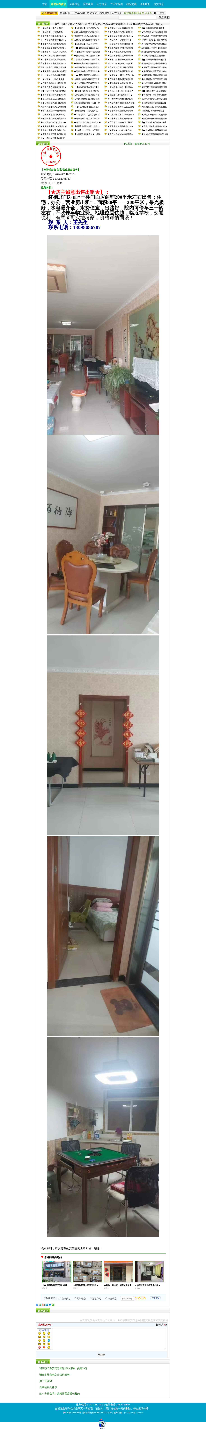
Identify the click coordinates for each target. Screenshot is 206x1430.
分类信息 (75, 4)
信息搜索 (164, 17)
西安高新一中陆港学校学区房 (154, 36)
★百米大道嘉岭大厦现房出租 (53, 60)
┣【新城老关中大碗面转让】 (154, 103)
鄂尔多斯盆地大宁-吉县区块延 (121, 107)
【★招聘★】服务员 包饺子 (53, 28)
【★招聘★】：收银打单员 (119, 40)
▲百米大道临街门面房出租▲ (154, 56)
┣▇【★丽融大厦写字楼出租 (154, 130)
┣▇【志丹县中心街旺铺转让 (154, 91)
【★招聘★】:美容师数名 (52, 32)
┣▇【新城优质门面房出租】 (87, 48)
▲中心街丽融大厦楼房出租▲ (120, 52)
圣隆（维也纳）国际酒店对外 (53, 67)
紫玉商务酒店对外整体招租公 (154, 63)
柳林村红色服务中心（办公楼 (120, 63)
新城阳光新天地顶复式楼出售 (154, 52)
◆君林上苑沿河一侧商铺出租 (53, 111)
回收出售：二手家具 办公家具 (54, 52)
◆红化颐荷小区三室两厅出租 (154, 79)
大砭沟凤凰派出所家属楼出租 (53, 107)
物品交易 (131, 4)
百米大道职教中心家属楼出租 (120, 32)
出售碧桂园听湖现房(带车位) (53, 130)
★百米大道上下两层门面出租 (53, 134)
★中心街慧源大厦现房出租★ (154, 83)
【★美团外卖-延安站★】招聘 (87, 134)
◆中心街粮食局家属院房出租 (87, 83)
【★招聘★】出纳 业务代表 (120, 130)
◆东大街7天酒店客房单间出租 (154, 134)
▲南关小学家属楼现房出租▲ (120, 83)
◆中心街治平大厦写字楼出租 (87, 115)
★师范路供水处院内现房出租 (87, 67)
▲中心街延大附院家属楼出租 (154, 32)
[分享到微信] (53, 1305)
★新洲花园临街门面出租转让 (53, 56)
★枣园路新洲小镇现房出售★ (87, 95)
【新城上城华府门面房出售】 (53, 115)
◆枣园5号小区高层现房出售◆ (87, 122)
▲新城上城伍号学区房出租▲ (87, 60)
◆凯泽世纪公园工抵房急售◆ (53, 122)
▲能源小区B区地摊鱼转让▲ (120, 95)
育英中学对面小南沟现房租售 (53, 63)
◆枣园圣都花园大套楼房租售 (53, 95)
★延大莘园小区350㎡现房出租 (54, 126)
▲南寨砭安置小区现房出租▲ (120, 36)
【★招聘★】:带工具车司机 (86, 44)
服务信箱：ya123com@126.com (128, 1412)
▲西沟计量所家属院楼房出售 (87, 40)
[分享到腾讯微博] (47, 1305)
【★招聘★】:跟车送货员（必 (121, 75)
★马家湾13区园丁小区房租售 (87, 119)
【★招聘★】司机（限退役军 (120, 87)
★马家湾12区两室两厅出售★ (154, 67)
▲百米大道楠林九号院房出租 (53, 83)
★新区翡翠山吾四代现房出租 (154, 75)
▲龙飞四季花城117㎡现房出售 (121, 115)
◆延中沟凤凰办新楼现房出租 (53, 44)
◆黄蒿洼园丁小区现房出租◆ (87, 56)
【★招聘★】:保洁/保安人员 (86, 28)
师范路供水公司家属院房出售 (53, 119)
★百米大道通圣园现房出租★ (53, 87)
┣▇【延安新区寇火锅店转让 (87, 75)
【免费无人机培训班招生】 (153, 111)
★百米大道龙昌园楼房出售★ (120, 126)
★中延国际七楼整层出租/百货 (54, 71)
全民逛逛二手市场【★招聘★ (154, 48)
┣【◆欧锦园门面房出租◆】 (87, 87)
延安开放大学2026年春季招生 (120, 134)
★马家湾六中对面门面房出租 (120, 99)
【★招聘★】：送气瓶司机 (86, 111)
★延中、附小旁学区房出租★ (120, 60)
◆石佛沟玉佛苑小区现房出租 (120, 79)
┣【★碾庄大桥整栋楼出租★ (53, 40)
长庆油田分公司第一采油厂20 (87, 103)
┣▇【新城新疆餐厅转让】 (153, 28)
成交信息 (159, 4)
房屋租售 (88, 4)
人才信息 (102, 4)
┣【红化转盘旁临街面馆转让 (53, 75)
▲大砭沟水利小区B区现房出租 (121, 103)
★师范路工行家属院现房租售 (154, 107)
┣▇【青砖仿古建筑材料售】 (53, 138)
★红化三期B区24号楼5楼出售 (120, 91)
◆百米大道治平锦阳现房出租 (120, 48)
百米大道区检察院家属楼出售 (87, 32)
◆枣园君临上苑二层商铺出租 (53, 99)
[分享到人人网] (50, 1305)
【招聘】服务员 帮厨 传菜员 (86, 91)
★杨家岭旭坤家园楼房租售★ (120, 111)
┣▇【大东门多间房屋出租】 (154, 122)
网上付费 (159, 13)
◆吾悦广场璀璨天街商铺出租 (87, 36)
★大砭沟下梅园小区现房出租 (154, 115)
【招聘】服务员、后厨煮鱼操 (154, 40)
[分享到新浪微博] (43, 1305)
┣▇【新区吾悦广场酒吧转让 (53, 91)
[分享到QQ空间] (40, 1305)
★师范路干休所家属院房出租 (154, 119)
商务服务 (145, 4)
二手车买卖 (116, 4)
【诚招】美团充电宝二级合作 (87, 126)
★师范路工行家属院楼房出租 (154, 87)
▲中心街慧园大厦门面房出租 (53, 103)
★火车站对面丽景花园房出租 (120, 28)
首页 (44, 4)
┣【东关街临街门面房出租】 (87, 107)
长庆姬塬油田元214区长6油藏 (120, 67)
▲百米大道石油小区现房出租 (120, 71)
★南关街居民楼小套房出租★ (53, 36)
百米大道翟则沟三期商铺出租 (154, 99)
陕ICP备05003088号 (72, 1412)
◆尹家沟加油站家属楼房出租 (87, 63)
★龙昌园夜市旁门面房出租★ (154, 71)
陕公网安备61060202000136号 (97, 1412)
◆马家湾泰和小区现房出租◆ (87, 71)
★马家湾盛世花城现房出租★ (87, 99)
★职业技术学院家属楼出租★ (120, 56)
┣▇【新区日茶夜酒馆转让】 (154, 60)
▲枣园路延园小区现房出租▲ (53, 48)
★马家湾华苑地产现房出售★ (154, 44)
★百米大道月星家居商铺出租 (120, 119)
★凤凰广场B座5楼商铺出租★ (154, 126)
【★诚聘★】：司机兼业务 (52, 79)
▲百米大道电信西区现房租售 (87, 79)
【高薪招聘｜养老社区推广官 (120, 44)
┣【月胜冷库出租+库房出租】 (87, 52)
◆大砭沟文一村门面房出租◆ (154, 95)
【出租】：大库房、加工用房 (87, 130)
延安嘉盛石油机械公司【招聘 (120, 122)
